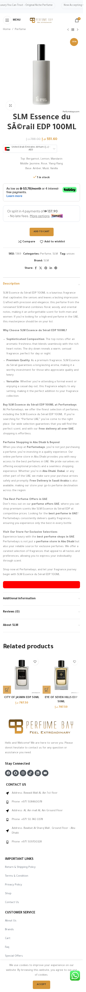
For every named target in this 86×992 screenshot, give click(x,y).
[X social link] (40, 268)
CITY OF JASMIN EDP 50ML (21, 697)
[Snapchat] (15, 773)
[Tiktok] (30, 773)
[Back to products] (72, 29)
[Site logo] (42, 20)
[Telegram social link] (55, 268)
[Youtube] (45, 773)
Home (7, 29)
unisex (70, 254)
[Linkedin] (38, 773)
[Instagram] (23, 773)
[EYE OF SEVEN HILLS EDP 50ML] (61, 675)
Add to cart (42, 232)
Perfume (20, 29)
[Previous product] (68, 29)
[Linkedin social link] (50, 268)
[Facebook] (8, 773)
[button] (7, 690)
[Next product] (77, 29)
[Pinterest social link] (45, 268)
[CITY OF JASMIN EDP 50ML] (22, 675)
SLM (55, 254)
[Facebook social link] (35, 268)
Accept (41, 984)
